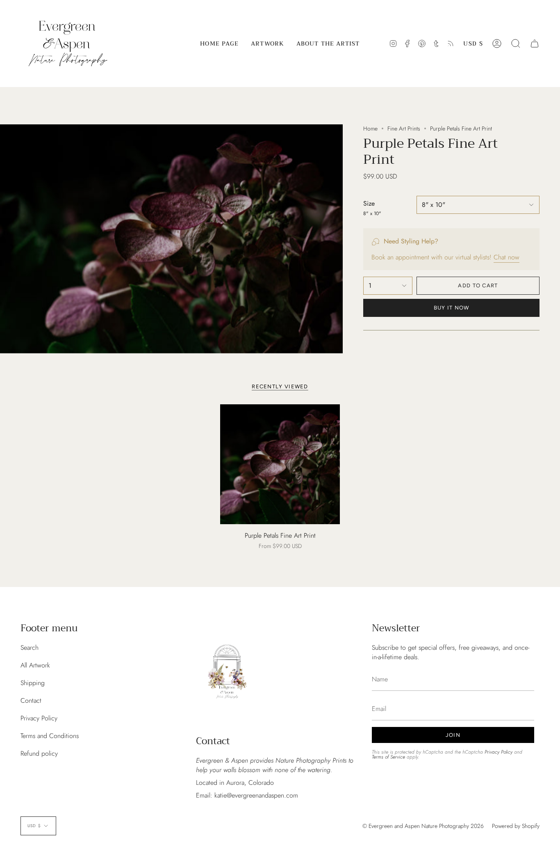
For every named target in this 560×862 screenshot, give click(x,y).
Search (29, 647)
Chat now (506, 257)
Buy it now (451, 308)
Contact (30, 700)
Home (370, 128)
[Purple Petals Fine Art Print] (280, 464)
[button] (267, 43)
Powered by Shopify (516, 826)
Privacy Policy (38, 718)
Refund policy (39, 753)
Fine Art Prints (403, 128)
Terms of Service (388, 757)
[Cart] (534, 43)
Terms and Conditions (49, 735)
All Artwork (35, 665)
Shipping (32, 683)
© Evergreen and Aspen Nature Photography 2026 (423, 826)
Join (453, 735)
